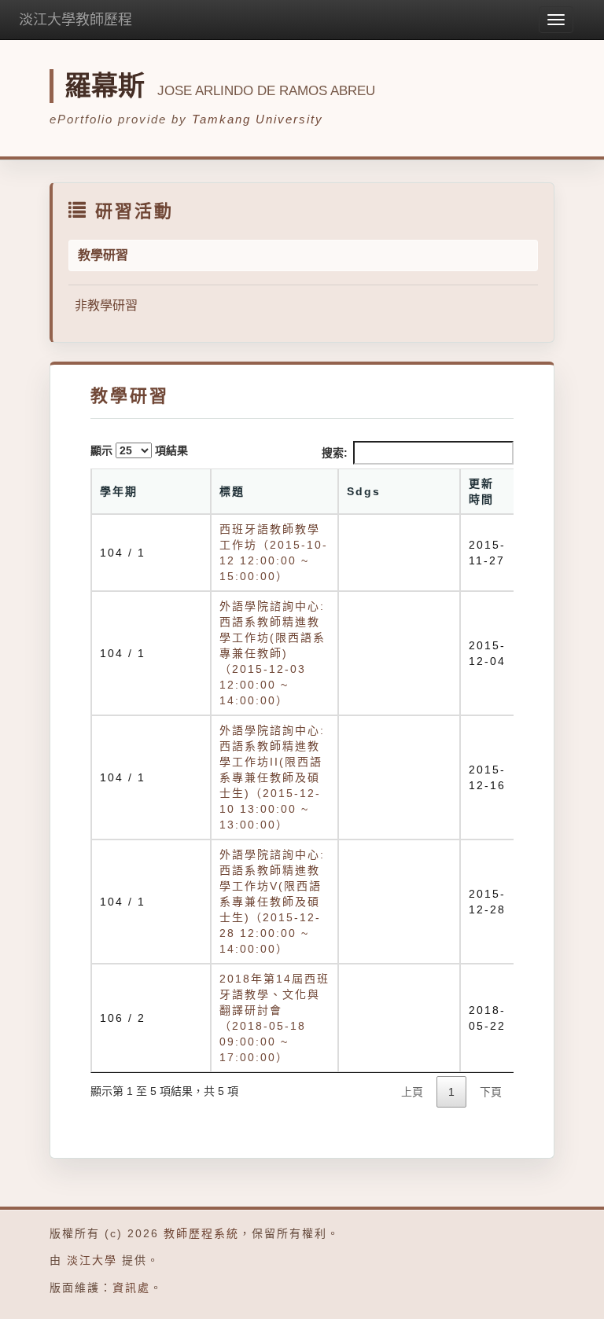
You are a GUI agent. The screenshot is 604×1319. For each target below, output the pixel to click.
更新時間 (481, 491)
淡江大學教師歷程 (75, 20)
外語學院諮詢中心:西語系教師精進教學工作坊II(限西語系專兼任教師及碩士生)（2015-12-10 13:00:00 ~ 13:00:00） (272, 777)
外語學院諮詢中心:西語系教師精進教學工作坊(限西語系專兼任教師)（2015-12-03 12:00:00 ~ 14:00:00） (272, 653)
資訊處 (131, 1287)
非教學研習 (106, 305)
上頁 (412, 1092)
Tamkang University (257, 119)
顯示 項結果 (139, 450)
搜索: (335, 452)
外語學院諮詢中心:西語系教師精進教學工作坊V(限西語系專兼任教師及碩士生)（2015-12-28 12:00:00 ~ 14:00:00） (272, 901)
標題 (232, 491)
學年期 (119, 491)
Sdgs (364, 491)
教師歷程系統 (201, 1233)
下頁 (491, 1092)
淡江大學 (92, 1260)
